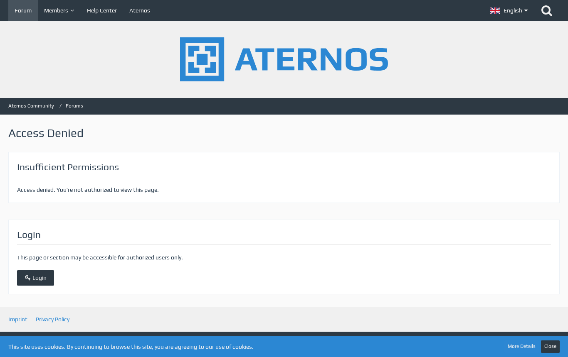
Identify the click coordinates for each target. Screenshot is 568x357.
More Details (522, 346)
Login (39, 277)
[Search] (547, 10)
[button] (509, 10)
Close (550, 346)
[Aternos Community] (284, 59)
